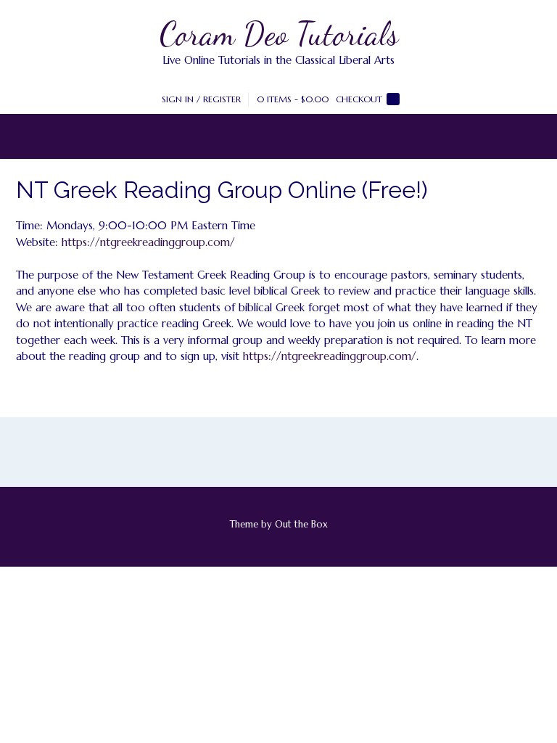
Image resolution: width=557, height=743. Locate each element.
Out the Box (301, 524)
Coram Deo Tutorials (279, 34)
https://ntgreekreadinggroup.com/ (148, 242)
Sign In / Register (201, 99)
